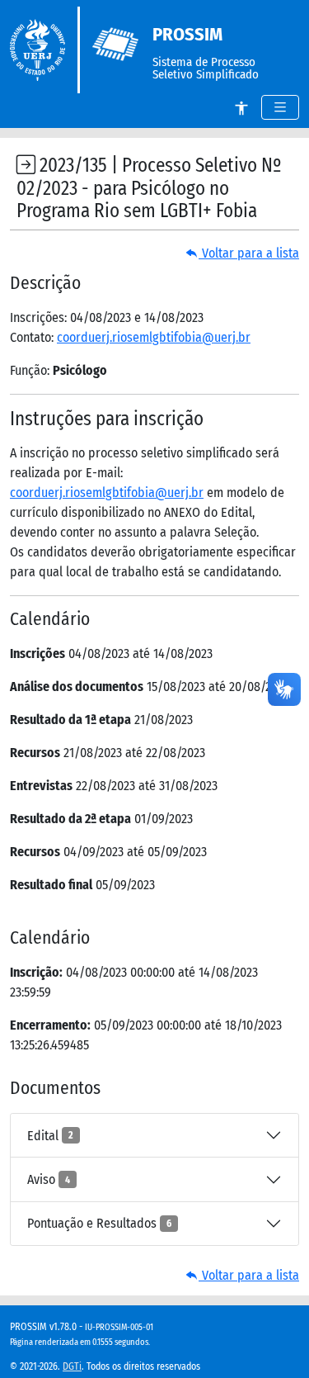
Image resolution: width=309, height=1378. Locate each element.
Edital (50, 1136)
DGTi (72, 1366)
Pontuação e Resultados (99, 1223)
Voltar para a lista (249, 253)
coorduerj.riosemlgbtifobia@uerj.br (153, 337)
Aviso (48, 1179)
